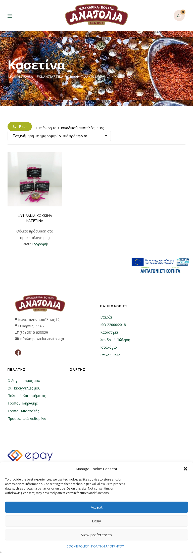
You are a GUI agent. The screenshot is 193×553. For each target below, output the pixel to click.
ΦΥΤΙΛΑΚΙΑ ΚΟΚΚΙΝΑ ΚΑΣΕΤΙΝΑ (35, 218)
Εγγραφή (39, 244)
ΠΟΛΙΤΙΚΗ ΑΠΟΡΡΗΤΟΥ (107, 546)
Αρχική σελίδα (20, 76)
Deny (96, 520)
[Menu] (13, 15)
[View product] (35, 179)
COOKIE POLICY (78, 546)
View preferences (96, 534)
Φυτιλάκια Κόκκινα (93, 76)
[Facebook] (18, 352)
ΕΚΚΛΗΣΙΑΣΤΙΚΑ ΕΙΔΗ (54, 76)
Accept (97, 507)
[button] (185, 468)
